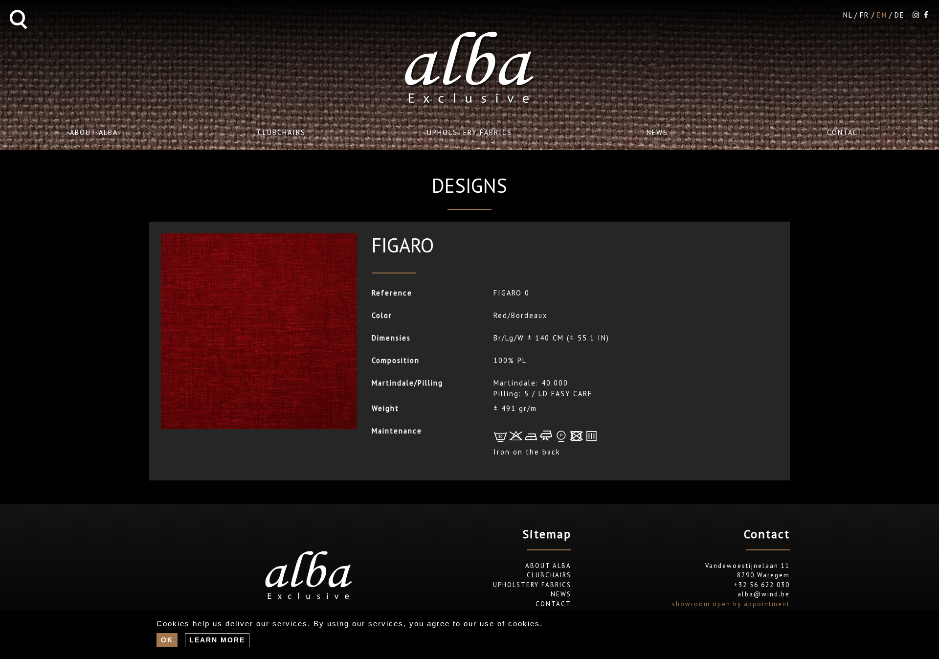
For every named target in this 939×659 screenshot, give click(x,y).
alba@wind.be (764, 594)
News (657, 132)
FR (865, 15)
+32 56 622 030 (762, 585)
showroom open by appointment (731, 604)
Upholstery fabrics (469, 132)
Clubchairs (282, 132)
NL (847, 15)
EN (882, 15)
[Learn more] (217, 640)
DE (899, 15)
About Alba (94, 132)
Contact (845, 132)
